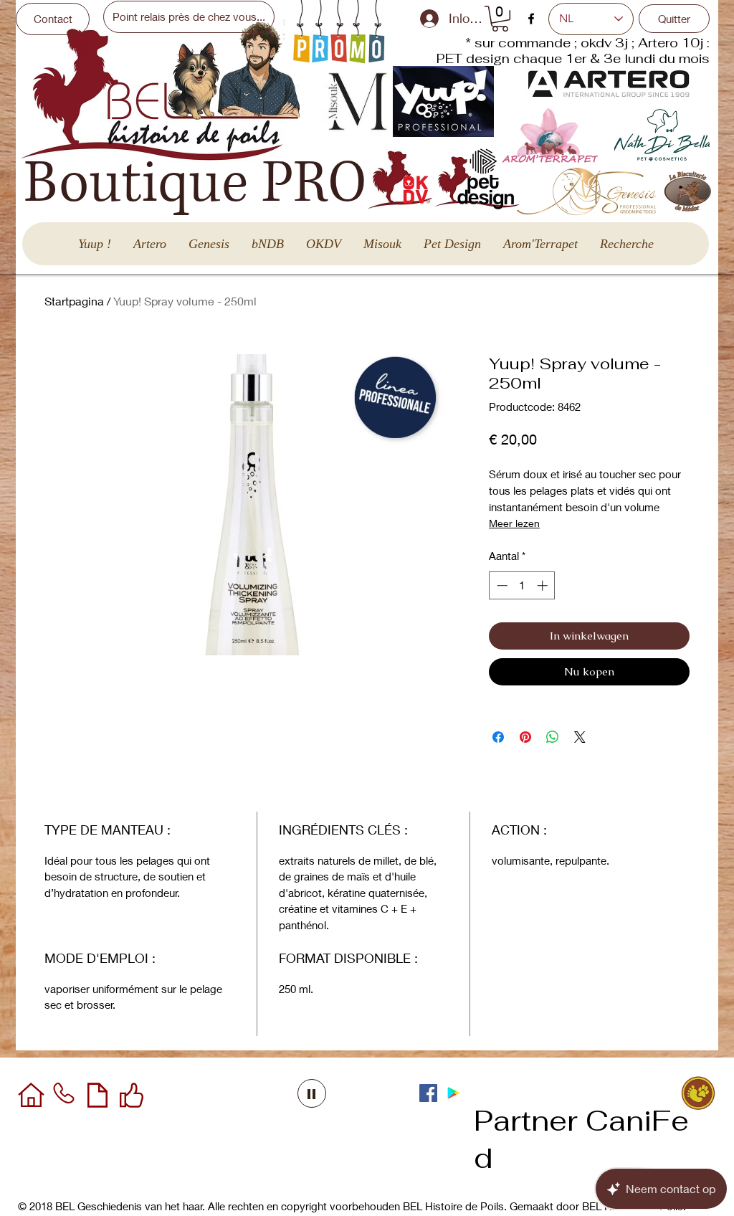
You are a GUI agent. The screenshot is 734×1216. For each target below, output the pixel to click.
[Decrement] (500, 585)
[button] (500, 19)
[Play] (311, 1093)
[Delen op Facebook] (498, 737)
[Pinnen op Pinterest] (525, 737)
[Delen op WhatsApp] (552, 737)
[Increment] (543, 585)
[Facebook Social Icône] (428, 1093)
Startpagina (74, 301)
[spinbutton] (522, 585)
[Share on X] (579, 737)
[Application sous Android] (453, 1093)
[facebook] (531, 18)
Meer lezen (514, 523)
